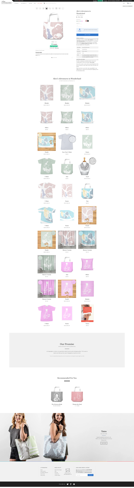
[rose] (86, 21)
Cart (129, 3)
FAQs (55, 471)
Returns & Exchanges (58, 469)
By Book (16, 3)
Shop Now (104, 443)
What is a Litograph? (127, 6)
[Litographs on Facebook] (71, 484)
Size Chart (56, 472)
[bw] (88, 21)
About (42, 469)
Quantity (78, 23)
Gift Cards (40, 3)
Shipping (80, 59)
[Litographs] (6, 2)
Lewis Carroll (79, 15)
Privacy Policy (43, 475)
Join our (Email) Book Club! (127, 0)
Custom (30, 3)
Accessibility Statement (44, 472)
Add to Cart (87, 34)
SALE (35, 3)
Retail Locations (43, 471)
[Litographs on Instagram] (74, 484)
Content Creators (57, 475)
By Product (23, 3)
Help (124, 3)
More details (92, 62)
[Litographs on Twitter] (68, 484)
